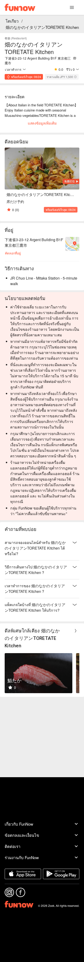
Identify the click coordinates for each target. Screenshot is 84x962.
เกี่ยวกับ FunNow (19, 824)
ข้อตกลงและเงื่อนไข (22, 835)
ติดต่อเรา (13, 846)
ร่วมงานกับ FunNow (22, 857)
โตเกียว (12, 21)
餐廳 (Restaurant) (16, 38)
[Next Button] (75, 631)
